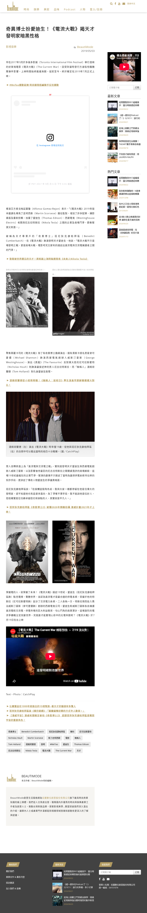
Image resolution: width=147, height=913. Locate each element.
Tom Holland (14, 744)
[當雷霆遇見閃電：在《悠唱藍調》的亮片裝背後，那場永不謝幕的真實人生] (113, 233)
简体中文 (131, 3)
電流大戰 (46, 750)
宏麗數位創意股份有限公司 (56, 797)
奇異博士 (12, 731)
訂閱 (137, 87)
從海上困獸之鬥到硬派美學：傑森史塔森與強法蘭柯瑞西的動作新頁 (129, 131)
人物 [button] (83, 9)
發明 (43, 744)
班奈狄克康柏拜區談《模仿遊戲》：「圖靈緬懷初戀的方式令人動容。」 (47, 710)
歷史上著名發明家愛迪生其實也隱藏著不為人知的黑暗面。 (73, 272)
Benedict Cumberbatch (33, 731)
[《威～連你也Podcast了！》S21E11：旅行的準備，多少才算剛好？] (113, 118)
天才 (79, 750)
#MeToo (54, 744)
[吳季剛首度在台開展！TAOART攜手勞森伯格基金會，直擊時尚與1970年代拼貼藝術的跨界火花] (113, 144)
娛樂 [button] (36, 9)
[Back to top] (137, 903)
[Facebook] (116, 3)
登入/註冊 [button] (96, 9)
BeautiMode (85, 47)
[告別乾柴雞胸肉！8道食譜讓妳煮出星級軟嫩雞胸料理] (113, 194)
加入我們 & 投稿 (13, 888)
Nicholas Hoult (15, 738)
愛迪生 (66, 744)
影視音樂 (11, 46)
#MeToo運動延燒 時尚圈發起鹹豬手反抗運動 (34, 85)
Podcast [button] (70, 9)
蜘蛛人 (78, 738)
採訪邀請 (10, 882)
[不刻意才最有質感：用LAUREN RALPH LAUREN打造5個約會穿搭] (113, 157)
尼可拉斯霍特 (85, 731)
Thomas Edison (81, 744)
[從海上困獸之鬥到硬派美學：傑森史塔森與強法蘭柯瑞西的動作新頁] (113, 131)
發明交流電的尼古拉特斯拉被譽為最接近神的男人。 (26, 270)
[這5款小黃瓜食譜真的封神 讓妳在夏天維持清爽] (113, 220)
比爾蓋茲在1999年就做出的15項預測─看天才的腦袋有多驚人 (42, 706)
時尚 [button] (26, 9)
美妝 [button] (47, 9)
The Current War (64, 750)
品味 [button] (57, 9)
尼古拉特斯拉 (14, 750)
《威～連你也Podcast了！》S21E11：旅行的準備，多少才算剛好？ (129, 118)
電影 (67, 738)
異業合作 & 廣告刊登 (15, 877)
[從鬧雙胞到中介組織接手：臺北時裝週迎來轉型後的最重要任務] (113, 105)
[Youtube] (120, 3)
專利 (72, 731)
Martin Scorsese (35, 738)
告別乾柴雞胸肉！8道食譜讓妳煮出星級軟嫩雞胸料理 (129, 193)
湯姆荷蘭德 (31, 744)
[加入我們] (124, 3)
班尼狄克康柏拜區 (57, 731)
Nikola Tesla (31, 750)
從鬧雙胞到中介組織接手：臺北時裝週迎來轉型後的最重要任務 (129, 105)
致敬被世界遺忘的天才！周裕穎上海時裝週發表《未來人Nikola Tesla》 (48, 258)
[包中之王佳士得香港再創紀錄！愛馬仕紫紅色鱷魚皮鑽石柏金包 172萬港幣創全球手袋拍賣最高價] (113, 207)
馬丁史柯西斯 (54, 738)
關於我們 (10, 871)
